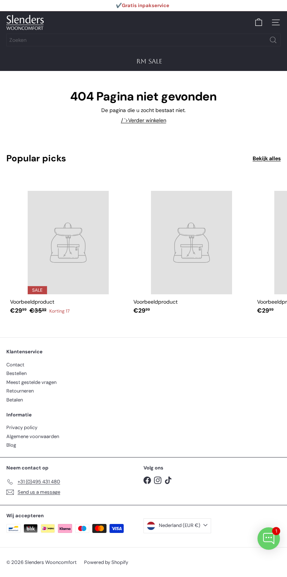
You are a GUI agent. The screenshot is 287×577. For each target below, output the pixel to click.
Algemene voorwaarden (32, 436)
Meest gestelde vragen (31, 382)
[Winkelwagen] (258, 22)
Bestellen (16, 373)
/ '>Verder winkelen (143, 120)
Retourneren (20, 391)
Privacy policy (21, 427)
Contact (15, 365)
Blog (11, 445)
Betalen (14, 400)
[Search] (273, 40)
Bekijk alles (267, 158)
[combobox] (143, 40)
